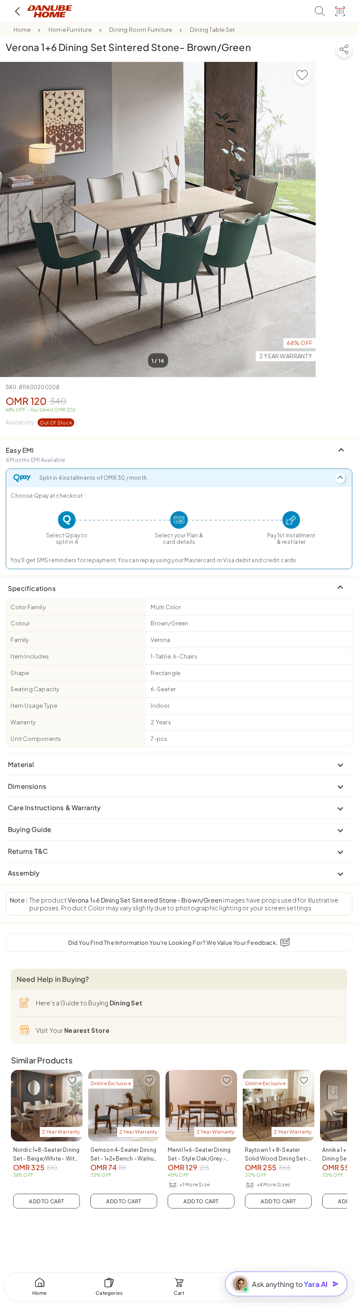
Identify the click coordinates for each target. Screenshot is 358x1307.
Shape (19, 672)
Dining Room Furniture (140, 29)
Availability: (39, 422)
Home (22, 29)
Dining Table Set (212, 29)
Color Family (27, 607)
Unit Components (35, 738)
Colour (20, 623)
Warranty (23, 722)
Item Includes (29, 656)
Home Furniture (70, 29)
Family (19, 639)
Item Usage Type (33, 705)
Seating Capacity (34, 689)
